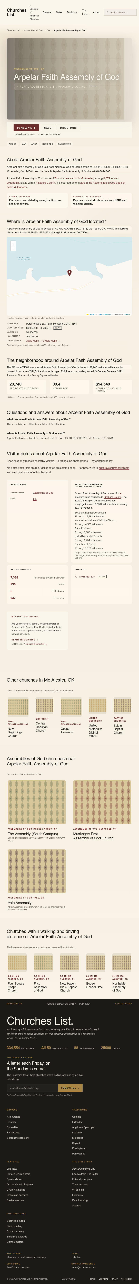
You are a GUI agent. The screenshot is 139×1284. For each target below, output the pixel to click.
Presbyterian (79, 1148)
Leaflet (91, 314)
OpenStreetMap (104, 314)
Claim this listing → (25, 639)
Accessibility (126, 1278)
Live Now (12, 1168)
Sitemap (76, 1205)
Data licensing (80, 1200)
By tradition (13, 1127)
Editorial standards (17, 1236)
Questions (64, 144)
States (59, 12)
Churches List (13, 30)
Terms (92, 1278)
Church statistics (16, 1189)
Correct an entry (16, 1231)
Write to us (78, 1189)
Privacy (114, 1278)
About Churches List (83, 1168)
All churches (13, 1116)
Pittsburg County (45, 183)
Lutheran (77, 1132)
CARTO (126, 314)
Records (47, 144)
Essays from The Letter (85, 1174)
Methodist (77, 1137)
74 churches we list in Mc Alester (73, 178)
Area (34, 144)
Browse (47, 12)
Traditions (72, 12)
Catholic (76, 1116)
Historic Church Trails (18, 1174)
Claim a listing (14, 1226)
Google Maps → (51, 340)
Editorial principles (82, 1179)
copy (94, 86)
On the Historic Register (20, 1184)
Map (24, 144)
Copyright (103, 1278)
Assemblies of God (33, 30)
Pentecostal (78, 1153)
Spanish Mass (15, 1179)
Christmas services (17, 1195)
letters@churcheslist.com (84, 1267)
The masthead (80, 1184)
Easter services (15, 1200)
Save (47, 127)
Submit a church (16, 1220)
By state (11, 1122)
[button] (69, 273)
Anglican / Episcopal (83, 1127)
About (96, 12)
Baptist (76, 1143)
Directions (68, 127)
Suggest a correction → (36, 643)
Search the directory (18, 1137)
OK (48, 30)
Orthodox (77, 1122)
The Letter (85, 12)
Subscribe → (70, 1087)
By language (13, 1132)
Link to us (77, 1195)
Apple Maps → (34, 340)
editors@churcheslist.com (114, 468)
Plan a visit (26, 127)
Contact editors (15, 1241)
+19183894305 (87, 576)
